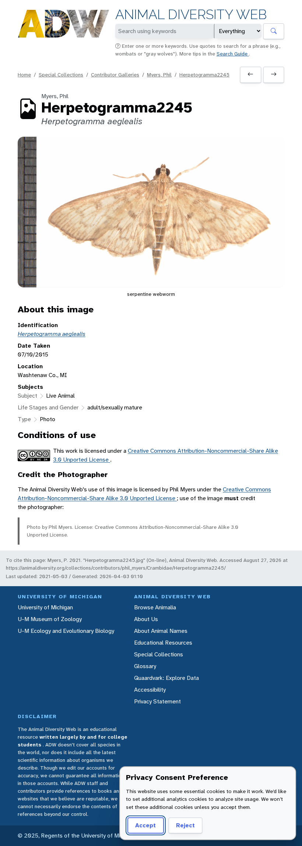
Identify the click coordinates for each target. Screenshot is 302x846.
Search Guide (233, 53)
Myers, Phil (159, 74)
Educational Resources (163, 642)
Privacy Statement (157, 701)
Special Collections (61, 74)
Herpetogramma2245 (204, 74)
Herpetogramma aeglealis (51, 334)
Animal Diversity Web (191, 14)
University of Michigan (45, 607)
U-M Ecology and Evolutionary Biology (66, 631)
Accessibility (150, 689)
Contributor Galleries (115, 74)
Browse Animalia (155, 607)
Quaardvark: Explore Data (166, 678)
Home (24, 74)
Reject (185, 825)
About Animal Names (160, 631)
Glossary (145, 666)
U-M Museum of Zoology (50, 619)
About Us (146, 619)
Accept (145, 825)
